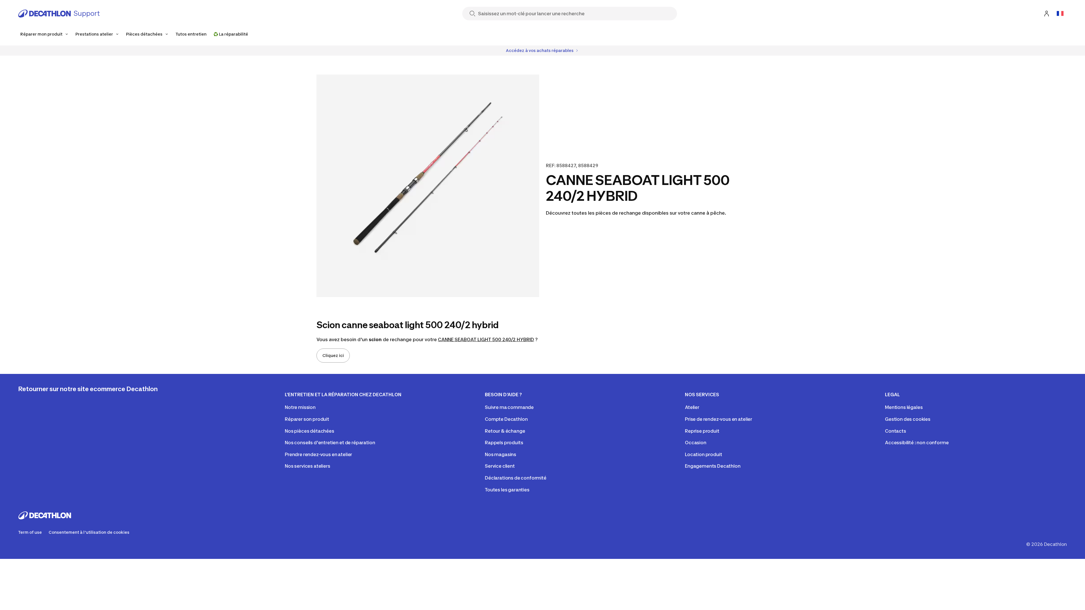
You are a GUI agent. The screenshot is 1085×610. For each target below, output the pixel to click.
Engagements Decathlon (713, 466)
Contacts (895, 431)
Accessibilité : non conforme (917, 442)
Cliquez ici (333, 355)
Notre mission (300, 407)
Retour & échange (505, 431)
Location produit (703, 454)
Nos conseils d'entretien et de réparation (330, 442)
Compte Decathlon (506, 419)
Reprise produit (702, 431)
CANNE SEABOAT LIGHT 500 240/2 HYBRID (486, 339)
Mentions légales (904, 407)
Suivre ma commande (509, 407)
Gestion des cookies (907, 419)
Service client (500, 466)
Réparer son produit (307, 419)
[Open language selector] (1060, 13)
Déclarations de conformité (515, 478)
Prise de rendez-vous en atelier (718, 419)
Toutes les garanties (507, 490)
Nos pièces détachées (309, 431)
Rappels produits (504, 442)
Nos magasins (500, 454)
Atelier (692, 407)
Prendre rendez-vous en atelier (318, 454)
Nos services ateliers (307, 466)
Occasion (695, 442)
